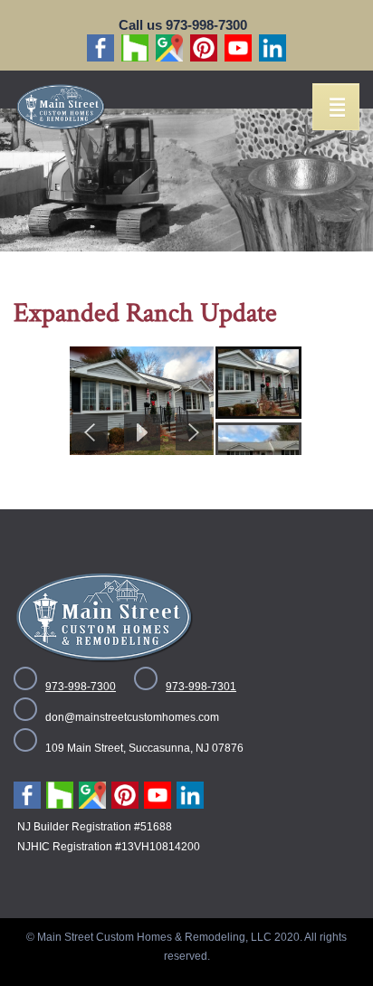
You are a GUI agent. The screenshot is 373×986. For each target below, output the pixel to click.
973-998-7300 (80, 686)
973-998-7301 (201, 686)
